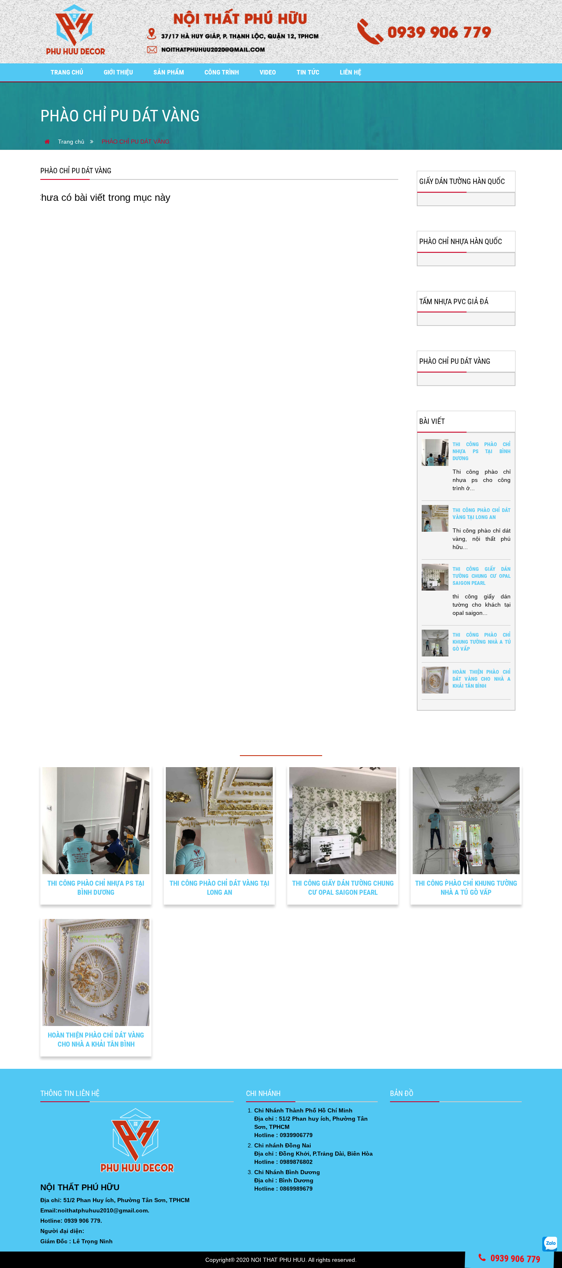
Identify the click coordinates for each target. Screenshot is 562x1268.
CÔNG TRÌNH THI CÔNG (281, 744)
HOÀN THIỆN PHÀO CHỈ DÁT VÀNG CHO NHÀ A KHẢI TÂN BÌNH (482, 679)
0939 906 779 (514, 1258)
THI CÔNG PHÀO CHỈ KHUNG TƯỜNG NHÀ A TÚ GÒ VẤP (482, 642)
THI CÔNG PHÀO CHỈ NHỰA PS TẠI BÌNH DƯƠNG (482, 451)
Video (268, 72)
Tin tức (308, 72)
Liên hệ (350, 72)
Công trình (221, 72)
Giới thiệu (118, 72)
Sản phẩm (168, 72)
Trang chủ (67, 72)
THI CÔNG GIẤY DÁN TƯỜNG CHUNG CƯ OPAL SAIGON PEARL (482, 576)
